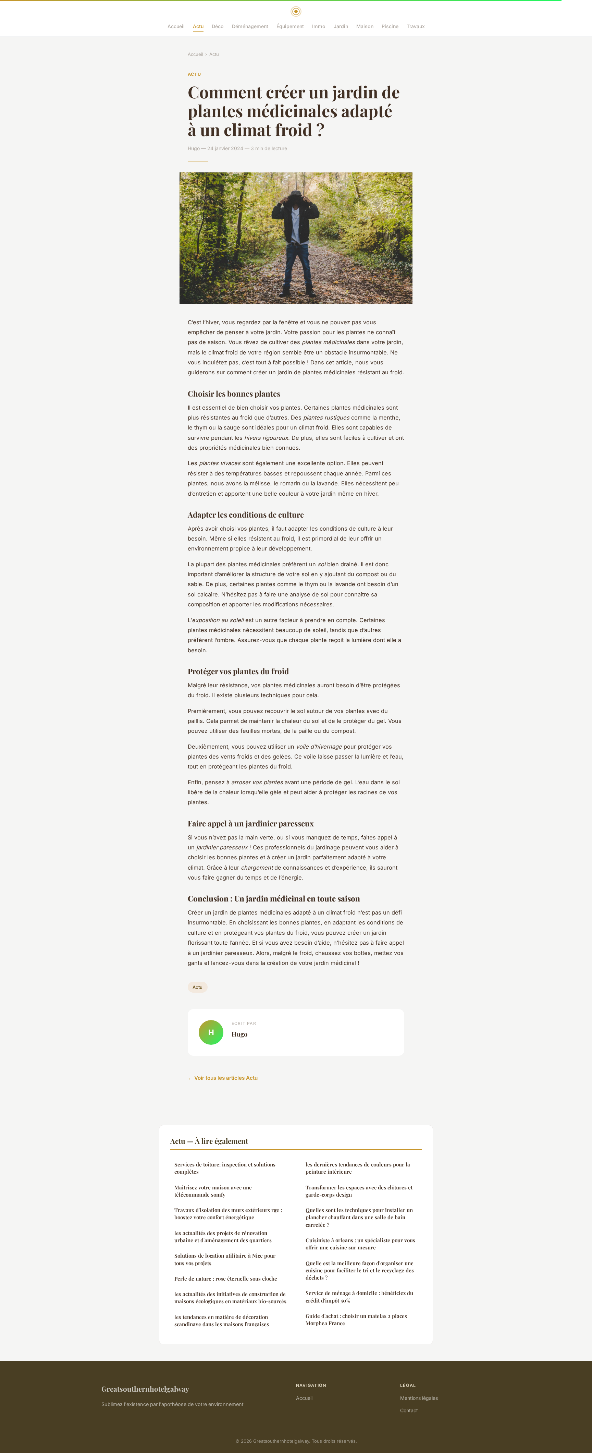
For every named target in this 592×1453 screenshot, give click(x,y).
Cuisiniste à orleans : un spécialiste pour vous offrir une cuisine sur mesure (360, 1244)
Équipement (290, 26)
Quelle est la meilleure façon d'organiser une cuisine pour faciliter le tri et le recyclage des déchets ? (360, 1270)
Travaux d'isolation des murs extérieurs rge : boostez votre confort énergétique (228, 1214)
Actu (198, 26)
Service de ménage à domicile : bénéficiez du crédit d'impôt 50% (359, 1296)
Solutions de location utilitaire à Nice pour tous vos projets (224, 1259)
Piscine (390, 26)
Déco (218, 26)
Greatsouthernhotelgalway (145, 1388)
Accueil (176, 26)
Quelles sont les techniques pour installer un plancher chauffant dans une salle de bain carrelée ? (359, 1217)
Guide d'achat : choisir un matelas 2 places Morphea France (356, 1319)
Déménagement (250, 26)
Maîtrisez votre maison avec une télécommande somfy (213, 1191)
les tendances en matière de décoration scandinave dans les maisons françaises (221, 1320)
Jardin (341, 26)
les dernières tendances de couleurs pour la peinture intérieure (358, 1168)
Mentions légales (419, 1398)
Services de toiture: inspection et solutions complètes (224, 1168)
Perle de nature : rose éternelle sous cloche (225, 1278)
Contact (409, 1410)
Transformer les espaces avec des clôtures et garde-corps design (359, 1191)
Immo (318, 26)
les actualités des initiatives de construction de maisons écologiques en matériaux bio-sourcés (230, 1298)
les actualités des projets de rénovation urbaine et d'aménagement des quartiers (223, 1237)
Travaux (416, 26)
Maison (364, 26)
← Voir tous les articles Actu (223, 1078)
